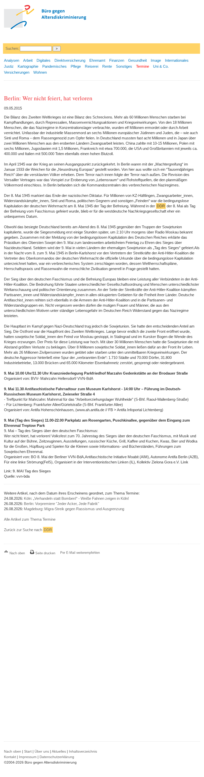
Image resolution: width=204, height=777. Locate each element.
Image (156, 60)
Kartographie (28, 66)
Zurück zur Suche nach (28, 530)
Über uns (42, 751)
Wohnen (40, 72)
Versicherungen (16, 72)
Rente (107, 66)
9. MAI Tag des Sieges (32, 471)
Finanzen (116, 60)
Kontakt (10, 757)
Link (184, 462)
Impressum (28, 757)
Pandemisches (54, 66)
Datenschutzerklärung (57, 757)
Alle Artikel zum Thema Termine (29, 519)
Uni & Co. (161, 66)
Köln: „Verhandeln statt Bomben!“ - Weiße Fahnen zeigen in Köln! (76, 498)
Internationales (177, 60)
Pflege (76, 66)
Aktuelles (59, 751)
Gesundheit (137, 60)
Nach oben (17, 553)
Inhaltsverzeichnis (83, 751)
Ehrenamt (97, 60)
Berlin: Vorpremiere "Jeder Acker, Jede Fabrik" (61, 503)
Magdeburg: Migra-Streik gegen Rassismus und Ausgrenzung (74, 509)
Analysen (11, 60)
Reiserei (91, 66)
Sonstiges (124, 66)
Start (28, 751)
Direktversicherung (69, 60)
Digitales (44, 60)
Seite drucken (44, 553)
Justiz (9, 66)
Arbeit (28, 60)
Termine (142, 66)
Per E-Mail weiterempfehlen (80, 553)
